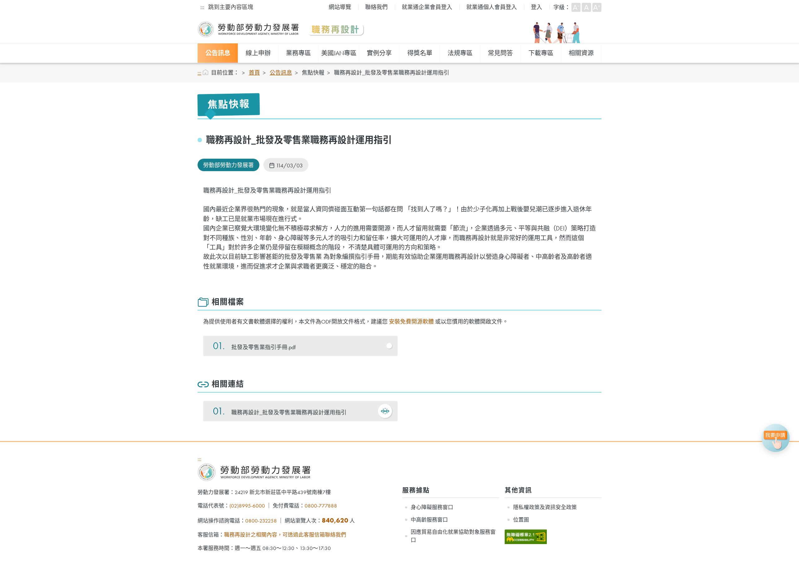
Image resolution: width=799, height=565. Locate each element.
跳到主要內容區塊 (230, 7)
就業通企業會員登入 (427, 7)
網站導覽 (340, 7)
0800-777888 (321, 505)
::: (202, 7)
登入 (536, 7)
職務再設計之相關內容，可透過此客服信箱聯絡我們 (285, 534)
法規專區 (460, 53)
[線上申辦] (776, 438)
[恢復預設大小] (586, 7)
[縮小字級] (576, 7)
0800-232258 (261, 520)
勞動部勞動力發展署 (228, 165)
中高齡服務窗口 (429, 519)
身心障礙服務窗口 (432, 507)
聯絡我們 (376, 7)
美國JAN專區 (338, 53)
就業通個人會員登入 (491, 7)
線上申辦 (258, 53)
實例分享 (379, 53)
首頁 (254, 72)
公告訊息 (217, 53)
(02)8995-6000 (247, 505)
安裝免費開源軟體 (411, 321)
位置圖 (521, 519)
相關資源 (581, 53)
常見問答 (500, 53)
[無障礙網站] (526, 533)
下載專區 (540, 53)
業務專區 (298, 53)
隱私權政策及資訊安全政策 (545, 507)
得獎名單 (419, 53)
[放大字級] (596, 7)
